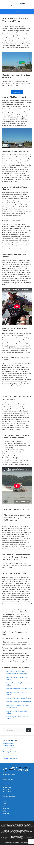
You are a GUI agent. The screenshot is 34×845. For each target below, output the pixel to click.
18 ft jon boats (7, 791)
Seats (4, 800)
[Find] (28, 730)
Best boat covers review (9, 747)
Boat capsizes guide (8, 745)
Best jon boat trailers (8, 756)
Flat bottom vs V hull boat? (10, 758)
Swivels (5, 803)
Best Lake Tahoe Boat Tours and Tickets (18, 701)
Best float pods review (9, 750)
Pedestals (5, 805)
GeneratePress (27, 842)
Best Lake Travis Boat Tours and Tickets (18, 698)
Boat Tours (6, 813)
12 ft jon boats (7, 785)
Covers (5, 806)
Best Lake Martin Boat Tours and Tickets (19, 688)
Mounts (5, 801)
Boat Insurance (7, 812)
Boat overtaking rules (8, 743)
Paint (4, 810)
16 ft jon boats (7, 789)
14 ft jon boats (7, 787)
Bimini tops (6, 808)
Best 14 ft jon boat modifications (11, 752)
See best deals (17, 92)
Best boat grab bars (8, 754)
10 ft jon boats (7, 783)
